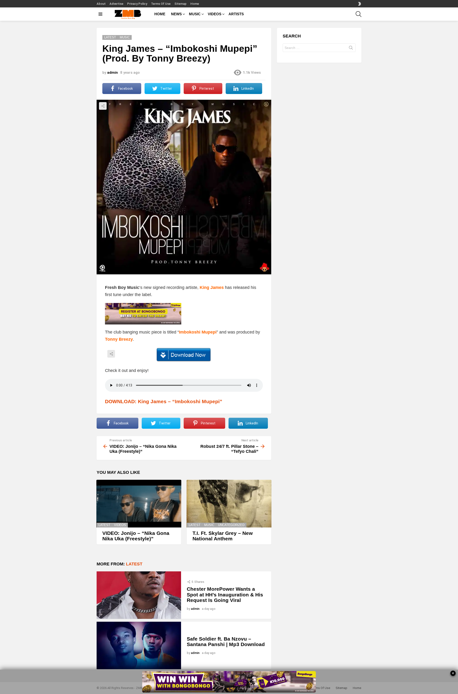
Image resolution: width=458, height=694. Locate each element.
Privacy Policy (137, 3)
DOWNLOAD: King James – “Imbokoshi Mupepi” (163, 401)
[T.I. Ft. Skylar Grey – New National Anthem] (229, 503)
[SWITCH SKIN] (359, 4)
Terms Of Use (161, 3)
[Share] (184, 355)
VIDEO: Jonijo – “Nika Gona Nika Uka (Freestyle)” (135, 536)
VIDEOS (214, 14)
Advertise (116, 3)
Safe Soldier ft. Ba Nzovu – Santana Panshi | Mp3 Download (226, 641)
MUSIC (195, 14)
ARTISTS (236, 14)
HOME (159, 14)
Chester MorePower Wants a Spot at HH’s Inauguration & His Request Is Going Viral (225, 594)
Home (194, 3)
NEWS (176, 14)
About (101, 3)
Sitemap (180, 3)
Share (103, 106)
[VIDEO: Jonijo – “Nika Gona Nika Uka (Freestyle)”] (138, 503)
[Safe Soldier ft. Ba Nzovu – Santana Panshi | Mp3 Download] (139, 645)
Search (351, 48)
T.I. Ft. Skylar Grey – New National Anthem (223, 536)
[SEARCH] (358, 14)
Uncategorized (231, 525)
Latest (104, 525)
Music (209, 525)
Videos (120, 525)
